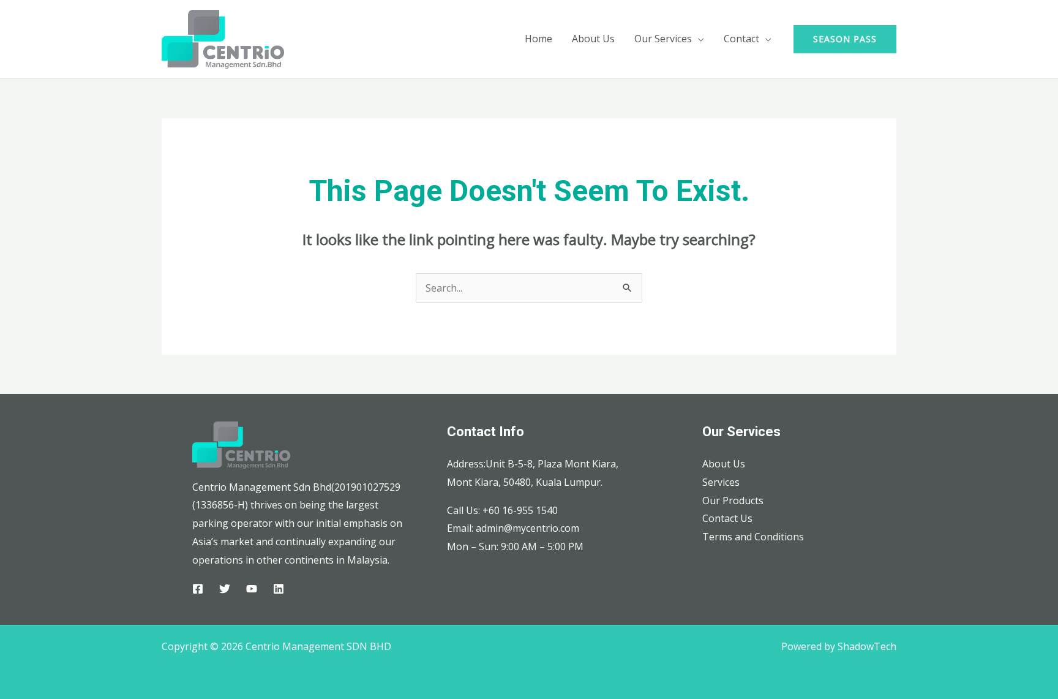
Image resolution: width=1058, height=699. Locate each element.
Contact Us (727, 518)
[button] (845, 39)
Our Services (663, 38)
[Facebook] (197, 588)
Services (721, 482)
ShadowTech (867, 646)
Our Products (732, 500)
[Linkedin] (278, 588)
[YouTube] (251, 588)
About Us (593, 38)
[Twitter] (224, 588)
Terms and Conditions (753, 536)
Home (538, 38)
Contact (741, 38)
